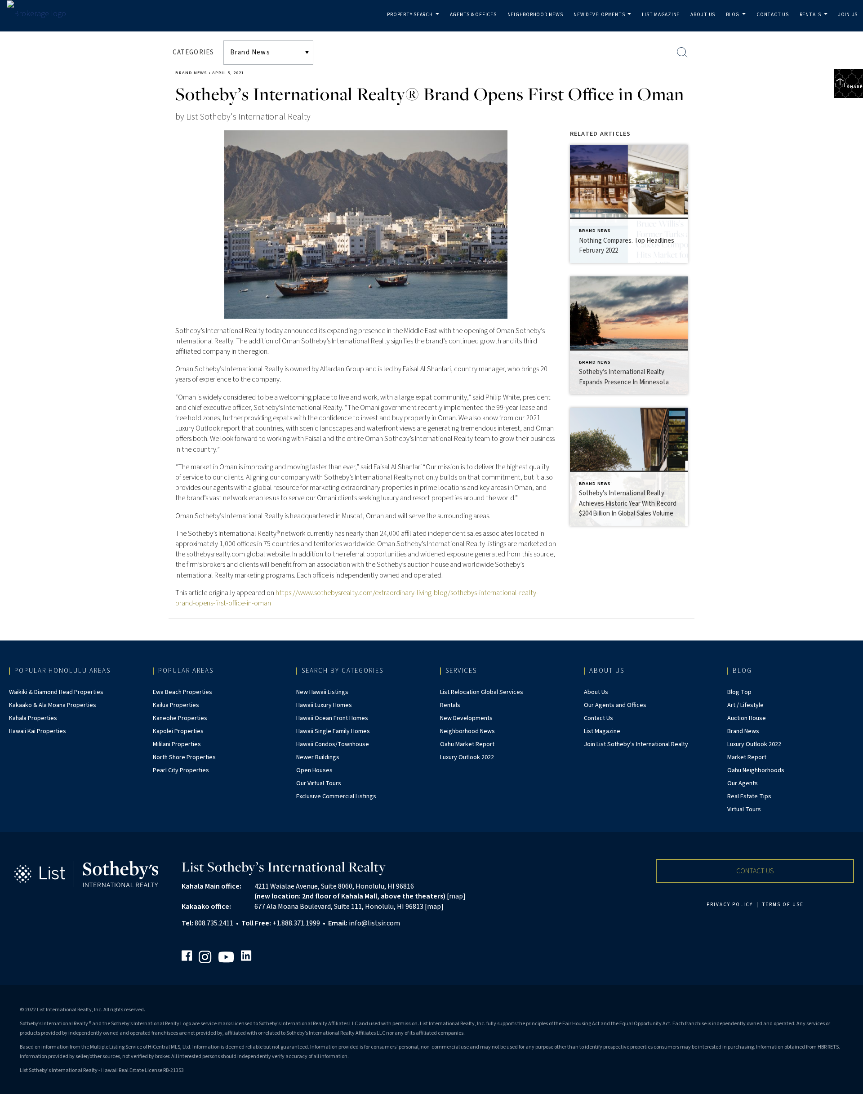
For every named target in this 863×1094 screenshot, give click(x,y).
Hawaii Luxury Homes (324, 705)
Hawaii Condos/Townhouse (332, 744)
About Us (702, 14)
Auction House (746, 718)
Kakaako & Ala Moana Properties (52, 705)
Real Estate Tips (749, 796)
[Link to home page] (41, 13)
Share (854, 87)
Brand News (191, 73)
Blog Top (739, 692)
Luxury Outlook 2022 (467, 757)
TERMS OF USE (783, 904)
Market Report (746, 757)
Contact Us (772, 14)
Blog (737, 21)
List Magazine (661, 14)
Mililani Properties (177, 744)
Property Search (414, 21)
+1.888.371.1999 (296, 923)
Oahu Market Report (467, 744)
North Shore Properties (184, 757)
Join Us (848, 14)
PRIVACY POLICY (730, 904)
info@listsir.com (374, 923)
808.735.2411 (214, 923)
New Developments (604, 21)
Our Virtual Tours (318, 783)
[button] (755, 871)
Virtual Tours (744, 809)
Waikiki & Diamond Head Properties (56, 692)
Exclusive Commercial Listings (336, 796)
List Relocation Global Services (481, 692)
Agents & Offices (473, 14)
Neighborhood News (535, 14)
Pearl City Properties (181, 770)
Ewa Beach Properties (182, 692)
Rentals (450, 705)
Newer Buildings (317, 757)
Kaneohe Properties (180, 718)
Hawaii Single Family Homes (333, 731)
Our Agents (742, 783)
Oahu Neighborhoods (755, 770)
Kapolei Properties (178, 731)
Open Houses (314, 770)
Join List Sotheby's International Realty (636, 744)
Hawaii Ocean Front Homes (332, 718)
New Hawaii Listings (322, 692)
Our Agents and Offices (615, 705)
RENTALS (815, 21)
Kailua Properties (176, 705)
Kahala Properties (33, 718)
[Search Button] (682, 52)
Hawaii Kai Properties (37, 731)
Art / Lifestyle (745, 705)
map (456, 896)
